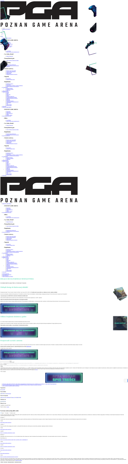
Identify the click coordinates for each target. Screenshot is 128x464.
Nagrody (17, 384)
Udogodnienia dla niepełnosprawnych (12, 101)
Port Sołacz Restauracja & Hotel (11, 97)
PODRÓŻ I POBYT (5, 161)
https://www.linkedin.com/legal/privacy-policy (7, 432)
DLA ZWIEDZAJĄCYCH (6, 212)
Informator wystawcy (9, 249)
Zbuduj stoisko (8, 142)
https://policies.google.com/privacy (5, 422)
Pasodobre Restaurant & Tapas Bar (11, 98)
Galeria (7, 114)
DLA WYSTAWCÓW (6, 135)
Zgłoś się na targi (9, 141)
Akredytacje (8, 159)
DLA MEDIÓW (5, 156)
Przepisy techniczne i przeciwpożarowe (12, 134)
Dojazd (7, 258)
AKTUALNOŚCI (5, 160)
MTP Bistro (8, 169)
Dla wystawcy (8, 153)
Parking (7, 164)
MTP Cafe (8, 99)
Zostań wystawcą (12, 384)
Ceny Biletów (8, 120)
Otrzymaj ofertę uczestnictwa (11, 140)
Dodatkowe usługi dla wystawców (11, 143)
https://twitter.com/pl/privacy (4, 453)
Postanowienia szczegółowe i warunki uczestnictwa (14, 154)
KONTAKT (4, 106)
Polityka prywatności (18, 460)
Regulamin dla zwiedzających (11, 133)
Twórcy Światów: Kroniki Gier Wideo (12, 129)
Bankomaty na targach (10, 170)
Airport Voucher (9, 104)
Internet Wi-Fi (8, 102)
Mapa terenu (8, 163)
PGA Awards (8, 147)
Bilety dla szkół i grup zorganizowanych (12, 121)
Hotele (7, 259)
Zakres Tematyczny (9, 113)
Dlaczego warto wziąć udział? (11, 236)
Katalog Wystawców (9, 125)
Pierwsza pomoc (9, 105)
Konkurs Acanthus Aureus (10, 148)
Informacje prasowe (9, 157)
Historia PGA (8, 112)
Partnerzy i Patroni (9, 115)
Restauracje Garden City (10, 165)
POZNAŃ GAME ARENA (6, 107)
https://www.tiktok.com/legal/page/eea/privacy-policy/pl (9, 456)
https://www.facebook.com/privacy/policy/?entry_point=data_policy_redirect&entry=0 (14, 439)
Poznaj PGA (8, 111)
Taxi (7, 103)
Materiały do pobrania (9, 158)
